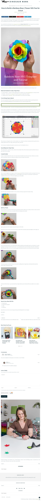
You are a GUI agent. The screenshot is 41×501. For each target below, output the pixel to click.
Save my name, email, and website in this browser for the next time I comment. (13, 390)
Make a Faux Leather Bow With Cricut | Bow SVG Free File (30, 319)
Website (29, 387)
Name (2, 387)
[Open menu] (39, 1)
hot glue (20, 93)
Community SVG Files (16, 24)
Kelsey (19, 13)
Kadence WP (38, 499)
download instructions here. (26, 25)
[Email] (24, 488)
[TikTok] (23, 488)
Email (16, 387)
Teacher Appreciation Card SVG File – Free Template (6, 341)
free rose (27, 18)
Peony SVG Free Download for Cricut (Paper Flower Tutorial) (33, 341)
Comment (3, 374)
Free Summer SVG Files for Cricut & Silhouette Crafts (9, 319)
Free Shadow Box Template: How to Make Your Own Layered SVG (20, 341)
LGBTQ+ (2, 314)
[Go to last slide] (2, 336)
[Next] (38, 336)
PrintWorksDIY (29, 92)
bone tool (10, 95)
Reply (38, 354)
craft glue (12, 93)
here (13, 99)
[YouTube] (19, 488)
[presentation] (7, 333)
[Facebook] (16, 488)
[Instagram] (18, 488)
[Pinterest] (21, 488)
